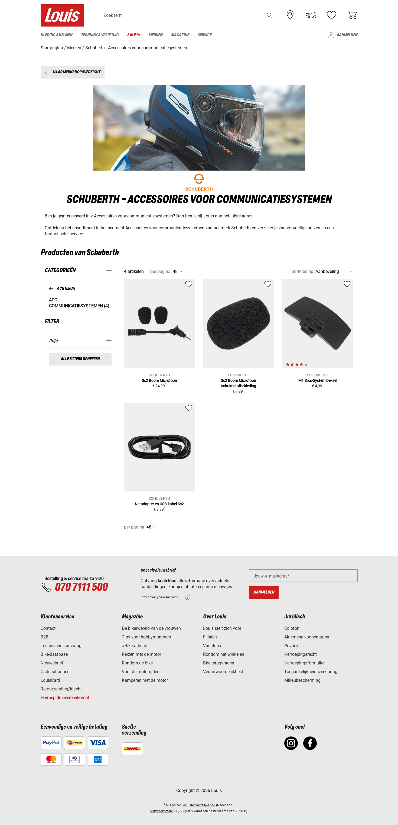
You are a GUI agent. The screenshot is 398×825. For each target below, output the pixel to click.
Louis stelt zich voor (222, 628)
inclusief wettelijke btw (198, 805)
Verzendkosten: (161, 811)
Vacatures (212, 645)
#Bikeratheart (135, 645)
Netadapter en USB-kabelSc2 (159, 504)
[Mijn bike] (310, 15)
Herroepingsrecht (300, 654)
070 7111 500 (81, 588)
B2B (44, 637)
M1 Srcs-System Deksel (317, 380)
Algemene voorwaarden (306, 637)
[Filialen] (290, 15)
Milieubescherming (302, 680)
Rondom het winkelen (223, 654)
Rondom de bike (137, 663)
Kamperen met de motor (145, 680)
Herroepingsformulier (304, 663)
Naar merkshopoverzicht (76, 72)
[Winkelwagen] (352, 15)
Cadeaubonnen (55, 671)
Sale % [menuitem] (133, 35)
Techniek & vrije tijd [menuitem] (100, 35)
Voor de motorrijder (140, 671)
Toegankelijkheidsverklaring (310, 671)
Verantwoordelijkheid (223, 671)
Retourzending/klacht (61, 689)
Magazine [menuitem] (180, 35)
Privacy (291, 645)
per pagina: (161, 271)
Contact (48, 628)
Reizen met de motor (141, 654)
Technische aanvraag (61, 645)
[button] (269, 15)
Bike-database (54, 654)
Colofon (291, 628)
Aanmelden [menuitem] (347, 35)
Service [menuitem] (204, 35)
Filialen (210, 637)
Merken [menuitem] (155, 35)
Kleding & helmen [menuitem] (56, 35)
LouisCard (50, 680)
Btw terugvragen (218, 663)
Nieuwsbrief (52, 663)
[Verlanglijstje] (331, 15)
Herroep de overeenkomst (65, 697)
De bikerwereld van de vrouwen (151, 628)
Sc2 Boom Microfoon (159, 380)
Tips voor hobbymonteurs (146, 637)
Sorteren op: (302, 271)
